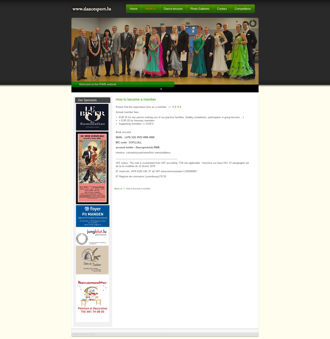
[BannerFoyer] (92, 226)
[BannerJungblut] (92, 244)
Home (134, 8)
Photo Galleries (199, 8)
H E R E (177, 107)
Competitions (243, 8)
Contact (222, 8)
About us (150, 8)
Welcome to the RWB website (97, 84)
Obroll (92, 334)
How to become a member (136, 99)
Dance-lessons (173, 8)
